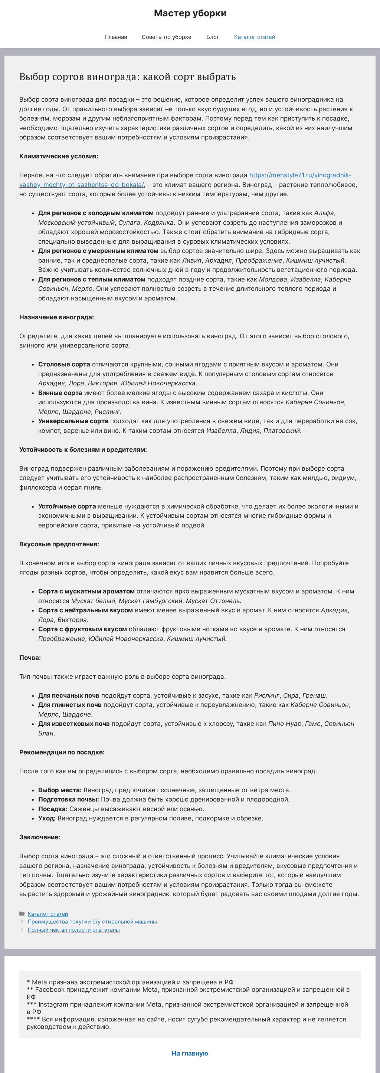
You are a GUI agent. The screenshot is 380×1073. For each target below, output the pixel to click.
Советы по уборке (166, 36)
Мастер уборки (190, 13)
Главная (116, 36)
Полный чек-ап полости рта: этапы (74, 929)
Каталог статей (254, 36)
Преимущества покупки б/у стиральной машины (92, 921)
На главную (190, 1053)
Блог (212, 36)
